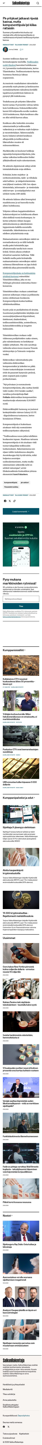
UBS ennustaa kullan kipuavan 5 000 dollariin (20, 783)
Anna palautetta (9, 1400)
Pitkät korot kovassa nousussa (17, 1202)
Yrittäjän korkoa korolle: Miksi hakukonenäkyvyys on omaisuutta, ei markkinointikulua (20, 716)
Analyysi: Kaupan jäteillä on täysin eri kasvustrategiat (20, 1311)
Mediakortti (8, 1389)
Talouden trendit (21, 45)
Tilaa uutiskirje (9, 1394)
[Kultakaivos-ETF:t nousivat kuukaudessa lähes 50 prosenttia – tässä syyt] (21, 665)
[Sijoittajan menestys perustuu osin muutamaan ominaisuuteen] (21, 1329)
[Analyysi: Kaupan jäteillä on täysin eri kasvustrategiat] (21, 1296)
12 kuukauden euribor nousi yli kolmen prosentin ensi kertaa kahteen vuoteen (21, 1069)
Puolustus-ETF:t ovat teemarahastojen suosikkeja (20, 750)
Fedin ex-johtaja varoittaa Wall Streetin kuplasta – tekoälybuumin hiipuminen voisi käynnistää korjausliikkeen (20, 1169)
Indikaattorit (8, 45)
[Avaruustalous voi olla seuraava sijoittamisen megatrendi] (21, 1263)
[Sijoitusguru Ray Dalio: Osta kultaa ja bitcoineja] (21, 1231)
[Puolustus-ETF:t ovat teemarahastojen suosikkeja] (21, 736)
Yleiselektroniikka (11, 487)
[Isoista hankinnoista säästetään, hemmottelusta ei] (21, 1021)
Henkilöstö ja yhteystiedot (14, 1384)
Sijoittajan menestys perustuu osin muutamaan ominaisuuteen (19, 1344)
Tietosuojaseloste (10, 1433)
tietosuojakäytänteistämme (12, 617)
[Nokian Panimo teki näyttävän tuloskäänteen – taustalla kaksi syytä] (21, 988)
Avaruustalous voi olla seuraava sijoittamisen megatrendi (17, 1278)
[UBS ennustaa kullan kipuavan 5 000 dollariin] (21, 768)
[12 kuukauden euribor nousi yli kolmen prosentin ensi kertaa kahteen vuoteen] (21, 1054)
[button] (4, 3)
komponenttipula (10, 482)
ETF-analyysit (6, 687)
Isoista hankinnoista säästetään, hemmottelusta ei (18, 1036)
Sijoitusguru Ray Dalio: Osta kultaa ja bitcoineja (19, 1245)
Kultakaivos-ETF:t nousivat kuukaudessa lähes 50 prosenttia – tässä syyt (19, 681)
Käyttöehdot (24, 1433)
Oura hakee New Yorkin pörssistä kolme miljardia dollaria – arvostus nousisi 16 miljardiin (18, 969)
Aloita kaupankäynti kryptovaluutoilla (13, 871)
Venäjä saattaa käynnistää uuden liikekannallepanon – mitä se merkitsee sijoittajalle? (21, 1103)
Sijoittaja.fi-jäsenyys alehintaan (19, 827)
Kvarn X (18, 754)
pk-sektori (25, 482)
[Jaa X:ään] (9, 501)
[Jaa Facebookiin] (5, 501)
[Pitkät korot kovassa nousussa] (21, 1188)
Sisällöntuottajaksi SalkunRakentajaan (11, 1406)
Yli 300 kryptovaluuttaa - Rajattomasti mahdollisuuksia (18, 914)
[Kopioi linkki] (14, 501)
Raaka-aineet (19, 787)
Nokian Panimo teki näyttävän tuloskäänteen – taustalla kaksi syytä (20, 1003)
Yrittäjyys (19, 722)
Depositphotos (24, 1415)
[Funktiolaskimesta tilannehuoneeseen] (21, 1123)
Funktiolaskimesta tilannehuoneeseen (20, 1136)
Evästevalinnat (9, 1437)
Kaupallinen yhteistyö (17, 687)
